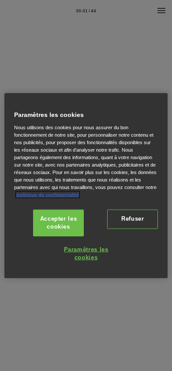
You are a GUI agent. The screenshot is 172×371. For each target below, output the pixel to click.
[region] (86, 185)
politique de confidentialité (47, 194)
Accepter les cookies (58, 223)
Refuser (132, 219)
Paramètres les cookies (86, 254)
